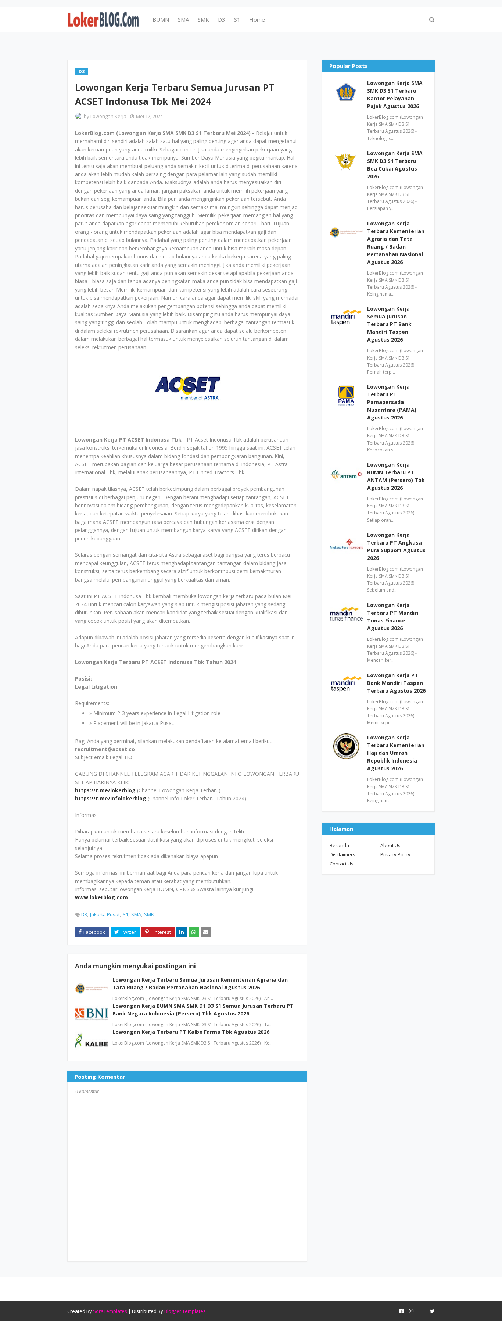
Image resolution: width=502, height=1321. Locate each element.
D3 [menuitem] (221, 19)
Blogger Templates (185, 1311)
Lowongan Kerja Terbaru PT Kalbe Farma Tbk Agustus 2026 (190, 1031)
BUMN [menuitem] (161, 19)
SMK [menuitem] (203, 19)
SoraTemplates (110, 1311)
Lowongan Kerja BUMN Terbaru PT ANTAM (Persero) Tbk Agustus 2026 (396, 476)
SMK (149, 914)
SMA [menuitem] (183, 19)
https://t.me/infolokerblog (110, 798)
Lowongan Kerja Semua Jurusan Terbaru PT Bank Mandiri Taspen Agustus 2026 (389, 324)
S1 (125, 914)
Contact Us (342, 863)
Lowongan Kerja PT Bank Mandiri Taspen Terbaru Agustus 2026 (396, 683)
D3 (84, 914)
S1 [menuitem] (237, 19)
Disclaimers (342, 854)
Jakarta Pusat (105, 914)
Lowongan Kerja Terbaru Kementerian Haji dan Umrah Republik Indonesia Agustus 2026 (395, 753)
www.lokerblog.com (101, 897)
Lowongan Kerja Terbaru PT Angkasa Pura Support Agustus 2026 (396, 546)
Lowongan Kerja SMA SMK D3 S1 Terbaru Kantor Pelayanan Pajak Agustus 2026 (395, 94)
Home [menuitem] (257, 19)
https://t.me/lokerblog (105, 790)
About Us (390, 845)
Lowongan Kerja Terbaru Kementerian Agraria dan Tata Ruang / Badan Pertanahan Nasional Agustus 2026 (395, 242)
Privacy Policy (395, 854)
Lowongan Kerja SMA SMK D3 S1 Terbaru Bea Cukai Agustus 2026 (395, 165)
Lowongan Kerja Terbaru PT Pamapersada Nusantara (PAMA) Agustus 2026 (391, 402)
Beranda (339, 845)
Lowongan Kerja (108, 116)
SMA (136, 914)
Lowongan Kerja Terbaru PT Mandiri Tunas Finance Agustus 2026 (392, 616)
